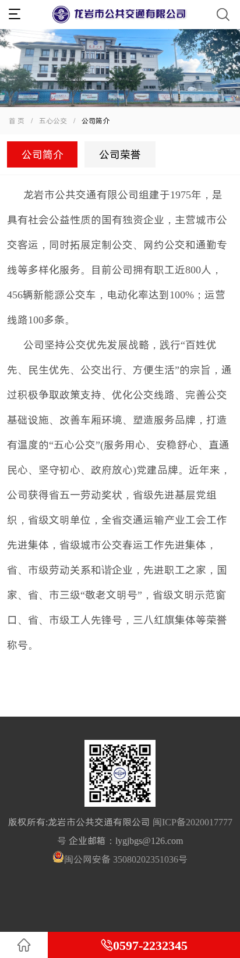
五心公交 (57, 121)
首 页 (16, 121)
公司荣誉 (120, 154)
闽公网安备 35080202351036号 (126, 859)
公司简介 (42, 154)
